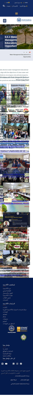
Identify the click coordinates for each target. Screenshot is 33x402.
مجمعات (5, 319)
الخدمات (5, 300)
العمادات (5, 312)
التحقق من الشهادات (9, 323)
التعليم (5, 321)
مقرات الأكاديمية (8, 295)
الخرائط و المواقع (8, 351)
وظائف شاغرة (7, 356)
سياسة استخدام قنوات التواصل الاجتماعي (20, 384)
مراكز (4, 316)
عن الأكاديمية (7, 288)
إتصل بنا (5, 349)
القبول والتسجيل (8, 293)
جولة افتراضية (7, 353)
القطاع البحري (7, 291)
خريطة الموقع (14, 380)
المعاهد (5, 314)
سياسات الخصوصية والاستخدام (22, 376)
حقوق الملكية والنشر (25, 380)
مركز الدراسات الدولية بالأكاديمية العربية (14, 309)
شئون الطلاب (7, 298)
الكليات (5, 307)
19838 (26, 3)
